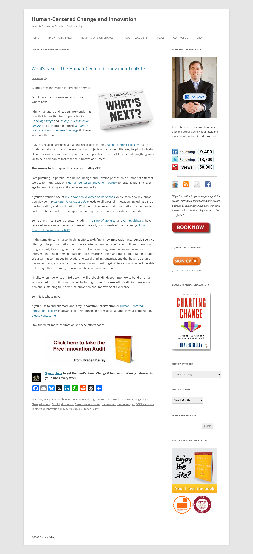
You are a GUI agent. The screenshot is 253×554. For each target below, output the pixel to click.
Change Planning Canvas (134, 399)
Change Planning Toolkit (46, 404)
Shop (200, 37)
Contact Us (180, 37)
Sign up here (53, 373)
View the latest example (187, 270)
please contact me (44, 315)
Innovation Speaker (59, 37)
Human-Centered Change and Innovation (84, 19)
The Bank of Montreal (102, 220)
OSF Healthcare (133, 220)
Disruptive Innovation (87, 404)
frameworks (109, 404)
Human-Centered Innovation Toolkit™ (92, 182)
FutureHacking (190, 131)
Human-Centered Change (97, 37)
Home (35, 37)
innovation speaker (183, 136)
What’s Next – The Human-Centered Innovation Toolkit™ (89, 68)
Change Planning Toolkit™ (122, 145)
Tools (160, 37)
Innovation (77, 399)
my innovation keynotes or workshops (90, 197)
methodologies (126, 404)
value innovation (49, 409)
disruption (67, 404)
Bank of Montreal (108, 399)
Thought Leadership (135, 37)
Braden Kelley (91, 409)
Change (65, 399)
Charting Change (42, 121)
